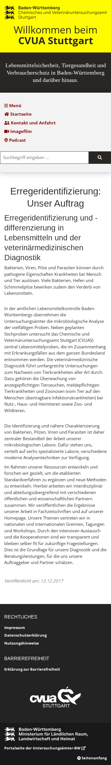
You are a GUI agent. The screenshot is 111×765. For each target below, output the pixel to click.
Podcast (17, 140)
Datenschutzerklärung (25, 635)
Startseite (20, 114)
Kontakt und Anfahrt (33, 123)
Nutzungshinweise (21, 643)
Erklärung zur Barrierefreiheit (32, 669)
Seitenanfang (94, 757)
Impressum (14, 627)
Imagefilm (20, 131)
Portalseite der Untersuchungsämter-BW (42, 748)
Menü (14, 105)
